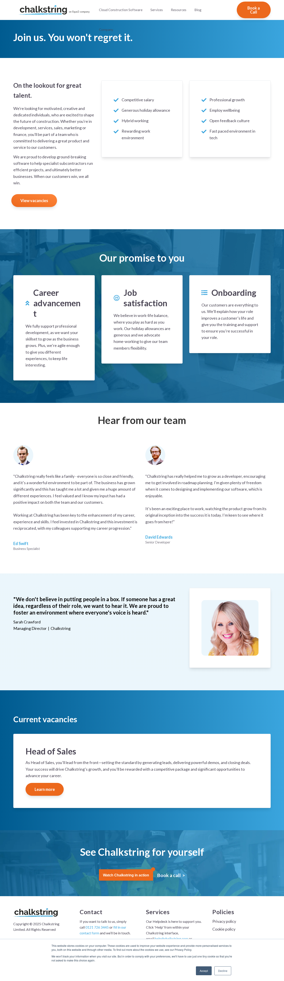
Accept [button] (204, 971)
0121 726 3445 (97, 927)
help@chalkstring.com (171, 938)
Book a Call (253, 10)
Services (156, 10)
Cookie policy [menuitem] (223, 929)
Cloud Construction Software (120, 10)
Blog (197, 10)
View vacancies (34, 200)
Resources (178, 10)
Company (106, 30)
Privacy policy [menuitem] (224, 921)
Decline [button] (222, 971)
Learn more (45, 789)
